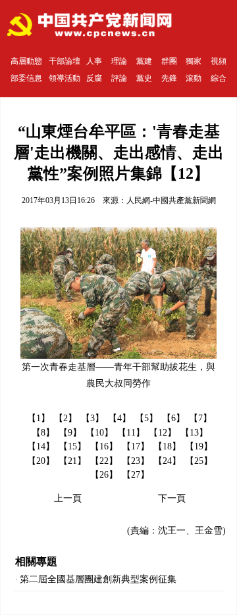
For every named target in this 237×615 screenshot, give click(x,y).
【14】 (41, 446)
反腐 (94, 78)
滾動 (193, 78)
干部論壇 (64, 61)
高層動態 (26, 61)
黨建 (144, 61)
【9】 (70, 433)
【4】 (119, 418)
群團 (169, 61)
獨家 (193, 61)
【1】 (38, 418)
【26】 (104, 475)
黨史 (144, 78)
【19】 (199, 446)
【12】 (162, 433)
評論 (119, 78)
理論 (119, 61)
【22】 (104, 461)
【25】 (199, 461)
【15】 (72, 446)
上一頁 (68, 498)
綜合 (218, 78)
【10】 (99, 433)
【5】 (146, 418)
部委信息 (26, 78)
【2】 (65, 418)
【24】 (167, 461)
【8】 (43, 433)
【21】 (72, 461)
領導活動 (64, 78)
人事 (94, 61)
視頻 (218, 61)
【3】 (92, 418)
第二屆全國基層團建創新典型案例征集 (98, 579)
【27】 (135, 475)
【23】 (135, 461)
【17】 (135, 446)
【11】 (131, 433)
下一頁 (172, 498)
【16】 (104, 446)
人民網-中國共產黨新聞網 (171, 200)
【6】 (173, 418)
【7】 (200, 418)
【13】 (194, 433)
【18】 (167, 446)
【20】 (41, 461)
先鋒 (169, 78)
